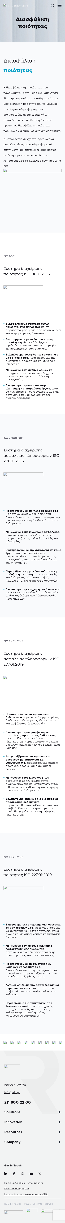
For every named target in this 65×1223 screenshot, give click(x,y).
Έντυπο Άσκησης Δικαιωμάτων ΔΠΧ (26, 1194)
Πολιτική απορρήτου (16, 1188)
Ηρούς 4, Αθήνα (15, 1084)
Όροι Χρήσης (35, 1182)
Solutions (12, 1112)
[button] (60, 5)
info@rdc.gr (12, 1092)
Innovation (13, 1122)
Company (12, 1142)
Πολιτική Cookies (14, 1182)
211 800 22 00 (17, 1102)
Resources (13, 1132)
